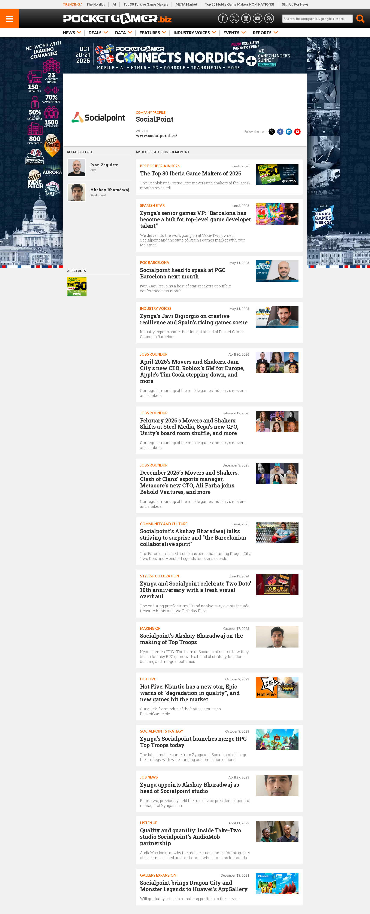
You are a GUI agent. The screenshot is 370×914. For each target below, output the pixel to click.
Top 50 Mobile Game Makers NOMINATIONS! (239, 4)
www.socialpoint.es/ (156, 135)
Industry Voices (192, 32)
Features (150, 32)
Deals (95, 32)
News (69, 32)
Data (120, 32)
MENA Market (186, 4)
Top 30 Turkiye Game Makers (146, 4)
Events (231, 32)
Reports (262, 32)
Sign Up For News (295, 4)
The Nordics (96, 4)
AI (114, 4)
